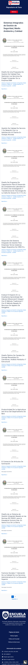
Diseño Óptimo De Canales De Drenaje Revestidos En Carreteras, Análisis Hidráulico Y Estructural (13, 358)
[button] (25, 662)
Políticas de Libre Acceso (14, 642)
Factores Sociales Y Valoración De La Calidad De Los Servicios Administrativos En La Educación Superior (13, 576)
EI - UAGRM (14, 84)
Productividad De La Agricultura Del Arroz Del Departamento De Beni (13, 412)
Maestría (19, 84)
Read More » (4, 89)
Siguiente (15, 599)
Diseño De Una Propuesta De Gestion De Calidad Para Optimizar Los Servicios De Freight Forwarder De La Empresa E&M (12, 76)
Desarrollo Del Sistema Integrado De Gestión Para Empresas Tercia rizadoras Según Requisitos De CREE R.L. (13, 244)
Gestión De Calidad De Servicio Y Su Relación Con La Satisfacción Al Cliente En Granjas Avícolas (13, 131)
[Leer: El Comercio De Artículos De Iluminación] (13, 442)
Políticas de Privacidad (14, 639)
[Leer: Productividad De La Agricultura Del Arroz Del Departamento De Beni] (13, 390)
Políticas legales (14, 635)
